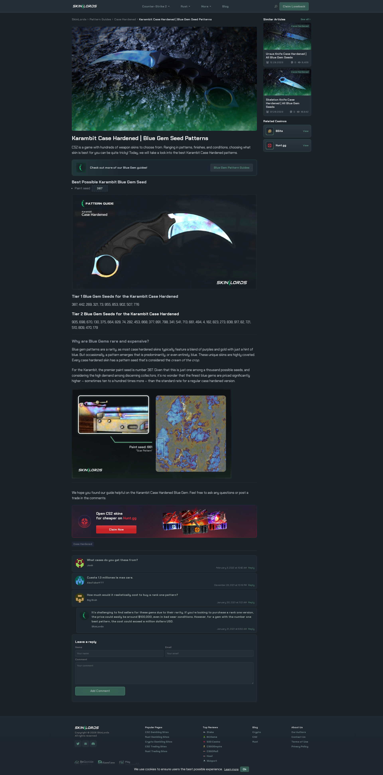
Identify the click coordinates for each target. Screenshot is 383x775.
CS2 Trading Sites (156, 746)
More (204, 6)
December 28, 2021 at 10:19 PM (230, 585)
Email (168, 647)
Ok (244, 769)
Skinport (212, 760)
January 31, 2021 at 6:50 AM (232, 629)
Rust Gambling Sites (157, 737)
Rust (184, 6)
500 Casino (213, 741)
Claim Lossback (294, 6)
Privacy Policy (299, 746)
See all (305, 19)
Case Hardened (125, 19)
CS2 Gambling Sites (157, 732)
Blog (225, 6)
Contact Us (298, 737)
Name (78, 647)
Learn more (231, 769)
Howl (209, 756)
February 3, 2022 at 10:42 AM (231, 567)
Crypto (256, 732)
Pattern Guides (100, 19)
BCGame (212, 737)
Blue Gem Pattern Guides (231, 167)
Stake (210, 732)
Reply (251, 567)
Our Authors (298, 732)
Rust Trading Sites (156, 751)
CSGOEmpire (214, 746)
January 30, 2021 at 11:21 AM (232, 602)
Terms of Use (299, 741)
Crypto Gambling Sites (158, 741)
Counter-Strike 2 (154, 6)
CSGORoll (212, 751)
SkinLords (79, 19)
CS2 (254, 737)
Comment (81, 659)
